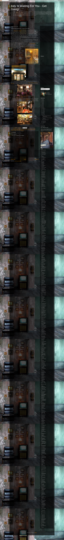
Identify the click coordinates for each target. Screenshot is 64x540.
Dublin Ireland (43, 260)
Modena (42, 362)
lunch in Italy (43, 347)
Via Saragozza (43, 522)
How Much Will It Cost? (45, 119)
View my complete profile (48, 94)
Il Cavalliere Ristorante (43, 308)
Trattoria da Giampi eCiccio (20, 130)
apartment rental (43, 169)
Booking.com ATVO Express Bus (43, 208)
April (43, 113)
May (43, 112)
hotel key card (43, 301)
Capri (42, 226)
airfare (42, 164)
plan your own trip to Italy (43, 403)
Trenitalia (42, 503)
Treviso (42, 507)
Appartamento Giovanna (43, 173)
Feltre (42, 274)
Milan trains (43, 361)
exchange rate (43, 268)
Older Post (37, 159)
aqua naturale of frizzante (43, 176)
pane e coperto (43, 382)
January (43, 122)
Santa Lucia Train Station (43, 441)
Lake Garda (43, 337)
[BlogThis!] (23, 127)
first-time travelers (42, 280)
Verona (42, 521)
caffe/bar (42, 225)
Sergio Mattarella (43, 453)
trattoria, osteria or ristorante (17, 30)
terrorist (42, 474)
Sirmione (42, 460)
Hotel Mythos (43, 303)
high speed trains (42, 298)
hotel (42, 300)
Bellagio (42, 192)
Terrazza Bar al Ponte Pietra (43, 473)
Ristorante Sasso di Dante (43, 431)
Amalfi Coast (43, 167)
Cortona (42, 240)
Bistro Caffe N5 (43, 197)
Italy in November (42, 321)
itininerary (42, 328)
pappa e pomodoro (42, 386)
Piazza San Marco (43, 397)
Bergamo (14, 129)
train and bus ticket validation (43, 482)
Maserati (42, 351)
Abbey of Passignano (43, 156)
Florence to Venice (42, 283)
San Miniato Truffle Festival (43, 439)
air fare (42, 163)
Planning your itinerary (43, 405)
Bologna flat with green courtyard (43, 202)
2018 (42, 105)
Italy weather (43, 326)
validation (42, 515)
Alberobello (42, 165)
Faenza (42, 272)
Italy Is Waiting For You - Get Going (43, 324)
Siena (42, 459)
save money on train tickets (43, 445)
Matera (42, 356)
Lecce (42, 340)
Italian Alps (42, 311)
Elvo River (42, 263)
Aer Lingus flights (42, 162)
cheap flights (43, 235)
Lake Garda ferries (43, 339)
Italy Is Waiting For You (44, 127)
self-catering (43, 449)
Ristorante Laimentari (42, 427)
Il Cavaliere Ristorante (32, 43)
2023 (42, 99)
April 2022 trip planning (43, 174)
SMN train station (42, 462)
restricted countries (42, 422)
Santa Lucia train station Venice (43, 443)
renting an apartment (42, 420)
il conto (42, 309)
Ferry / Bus (42, 275)
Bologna (17, 129)
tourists (42, 480)
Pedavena (42, 388)
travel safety (43, 500)
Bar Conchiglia (43, 188)
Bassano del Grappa (43, 191)
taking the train (43, 469)
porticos (42, 410)
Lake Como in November (43, 336)
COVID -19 (42, 243)
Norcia (42, 370)
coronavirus (43, 238)
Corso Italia (43, 239)
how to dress (43, 305)
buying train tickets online (43, 220)
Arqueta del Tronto (43, 180)
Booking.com (43, 205)
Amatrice (42, 168)
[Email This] (23, 127)
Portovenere (43, 411)
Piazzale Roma (43, 400)
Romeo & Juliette (42, 435)
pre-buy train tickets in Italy (43, 412)
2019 (42, 104)
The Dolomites (43, 477)
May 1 (42, 357)
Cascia (42, 231)
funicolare (22, 129)
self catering (43, 448)
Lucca (42, 345)
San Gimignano (43, 436)
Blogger (36, 532)
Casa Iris (42, 228)
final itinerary (43, 277)
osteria (28, 129)
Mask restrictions (42, 353)
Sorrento (42, 463)
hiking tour (42, 299)
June (43, 111)
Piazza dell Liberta (42, 393)
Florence (19, 129)
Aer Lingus (42, 158)
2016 (42, 107)
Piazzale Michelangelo (43, 399)
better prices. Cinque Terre (43, 196)
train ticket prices (42, 484)
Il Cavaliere (25, 129)
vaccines (42, 514)
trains (42, 490)
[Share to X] (24, 127)
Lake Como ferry (43, 334)
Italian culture (43, 314)
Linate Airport (43, 341)
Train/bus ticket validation (43, 489)
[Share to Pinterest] (26, 127)
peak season (43, 387)
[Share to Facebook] (25, 127)
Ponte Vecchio (43, 408)
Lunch (42, 346)
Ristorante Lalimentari (28, 99)
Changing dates (43, 233)
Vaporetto (42, 516)
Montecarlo (42, 364)
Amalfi (42, 166)
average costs (43, 186)
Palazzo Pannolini (42, 381)
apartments (42, 171)
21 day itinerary (43, 154)
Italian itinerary (43, 315)
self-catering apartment (43, 450)
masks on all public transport (43, 354)
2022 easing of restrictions (43, 152)
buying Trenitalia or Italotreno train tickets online (43, 222)
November (42, 371)
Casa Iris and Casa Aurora (43, 230)
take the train (43, 468)
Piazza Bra (42, 391)
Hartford (42, 296)
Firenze (42, 278)
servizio (42, 455)
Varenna (42, 517)
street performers (42, 464)
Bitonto (42, 199)
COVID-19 (42, 244)
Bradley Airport (43, 209)
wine (42, 527)
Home (25, 159)
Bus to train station (43, 218)
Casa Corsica (43, 227)
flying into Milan (43, 284)
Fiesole (42, 276)
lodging (42, 342)
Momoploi (42, 363)
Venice (42, 520)
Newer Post (13, 159)
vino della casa (43, 525)
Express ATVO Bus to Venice (43, 270)
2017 (42, 106)
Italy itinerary (43, 325)
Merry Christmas (43, 358)
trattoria (15, 130)
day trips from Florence (43, 248)
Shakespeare (43, 456)
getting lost (42, 289)
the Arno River (43, 475)
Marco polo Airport (42, 350)
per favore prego (43, 389)
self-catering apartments (43, 452)
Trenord (42, 506)
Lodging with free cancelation (43, 344)
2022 (42, 100)
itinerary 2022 (43, 327)
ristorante (31, 129)
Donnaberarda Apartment (43, 259)
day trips (42, 247)
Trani (42, 491)
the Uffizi (42, 479)
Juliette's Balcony (42, 330)
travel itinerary (43, 498)
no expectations (43, 368)
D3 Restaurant (43, 245)
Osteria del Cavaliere (42, 379)
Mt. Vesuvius (43, 365)
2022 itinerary (43, 153)
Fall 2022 (42, 273)
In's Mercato (43, 310)
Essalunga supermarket (43, 267)
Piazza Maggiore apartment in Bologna (43, 395)
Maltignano (42, 348)
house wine (42, 304)
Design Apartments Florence (43, 257)
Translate (47, 90)
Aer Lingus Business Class (43, 159)
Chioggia (42, 236)
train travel (42, 485)
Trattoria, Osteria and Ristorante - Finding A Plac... (46, 116)
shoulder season (43, 457)
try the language (43, 508)
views (42, 524)
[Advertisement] (47, 41)
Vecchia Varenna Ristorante (43, 519)
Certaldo (42, 232)
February (43, 121)
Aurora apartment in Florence (43, 185)
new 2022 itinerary (42, 367)
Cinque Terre (43, 237)
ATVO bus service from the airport (43, 182)
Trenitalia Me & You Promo (43, 505)
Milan (42, 360)
